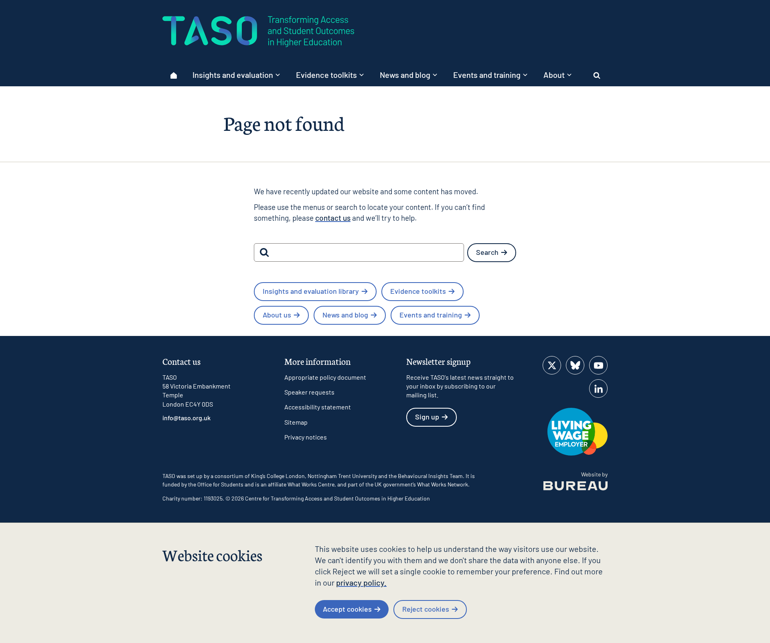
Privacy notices (305, 437)
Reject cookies (425, 608)
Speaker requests (309, 392)
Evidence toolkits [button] (326, 74)
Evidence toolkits (418, 291)
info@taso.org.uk (186, 417)
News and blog (345, 314)
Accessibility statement (317, 407)
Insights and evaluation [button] (232, 74)
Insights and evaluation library (311, 291)
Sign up (427, 416)
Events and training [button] (487, 74)
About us (277, 314)
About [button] (554, 74)
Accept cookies (347, 608)
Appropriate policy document (325, 377)
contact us (333, 217)
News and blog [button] (405, 74)
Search (487, 252)
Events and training (430, 314)
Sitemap (296, 422)
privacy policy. (361, 582)
